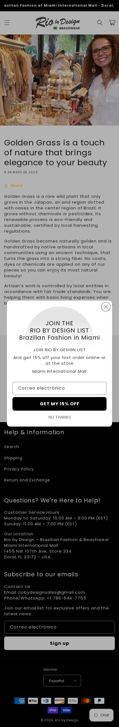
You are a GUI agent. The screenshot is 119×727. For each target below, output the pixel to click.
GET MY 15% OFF (59, 404)
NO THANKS (59, 417)
